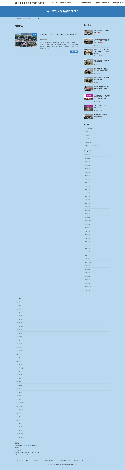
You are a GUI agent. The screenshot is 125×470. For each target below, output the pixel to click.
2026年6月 (87, 158)
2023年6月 (87, 273)
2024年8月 (87, 231)
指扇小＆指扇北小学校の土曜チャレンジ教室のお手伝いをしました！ (102, 41)
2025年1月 (87, 214)
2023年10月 (88, 262)
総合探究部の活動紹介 (50, 460)
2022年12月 (88, 286)
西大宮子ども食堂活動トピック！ (34, 460)
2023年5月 (87, 276)
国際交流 (87, 131)
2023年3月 (87, 279)
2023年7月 (87, 269)
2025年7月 (87, 193)
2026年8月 (87, 155)
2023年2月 (87, 283)
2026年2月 (87, 168)
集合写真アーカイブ (78, 460)
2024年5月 (87, 241)
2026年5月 (87, 161)
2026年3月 (87, 165)
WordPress (55, 467)
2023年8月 (87, 266)
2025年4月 (87, 203)
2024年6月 (87, 238)
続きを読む (74, 51)
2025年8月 (87, 189)
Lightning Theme (62, 467)
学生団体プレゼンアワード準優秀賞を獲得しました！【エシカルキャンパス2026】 (102, 96)
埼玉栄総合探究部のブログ (65, 460)
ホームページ (20, 460)
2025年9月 (87, 186)
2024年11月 (88, 220)
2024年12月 (88, 217)
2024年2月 (87, 252)
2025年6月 (87, 196)
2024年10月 (88, 224)
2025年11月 (88, 179)
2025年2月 (87, 210)
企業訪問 (88, 142)
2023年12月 (88, 255)
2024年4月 (87, 245)
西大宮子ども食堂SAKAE (91, 145)
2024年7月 (87, 234)
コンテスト (89, 138)
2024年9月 (87, 227)
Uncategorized (89, 128)
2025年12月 (88, 175)
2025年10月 (88, 182)
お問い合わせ (89, 460)
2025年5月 (87, 200)
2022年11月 (88, 290)
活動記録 (87, 135)
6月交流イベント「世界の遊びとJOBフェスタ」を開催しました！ (101, 51)
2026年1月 (87, 172)
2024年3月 (87, 248)
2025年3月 (87, 207)
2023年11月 (88, 259)
